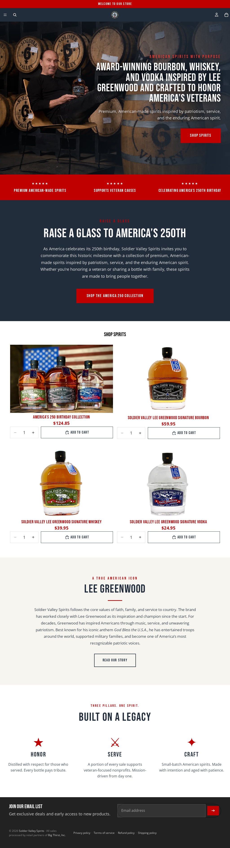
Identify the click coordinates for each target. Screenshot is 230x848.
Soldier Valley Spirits (31, 831)
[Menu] (5, 15)
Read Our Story (115, 660)
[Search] (15, 15)
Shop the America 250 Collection (115, 295)
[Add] (106, 406)
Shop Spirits (200, 135)
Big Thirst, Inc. (57, 835)
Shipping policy (147, 833)
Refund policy (126, 833)
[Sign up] (213, 810)
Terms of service (104, 833)
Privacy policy (81, 833)
